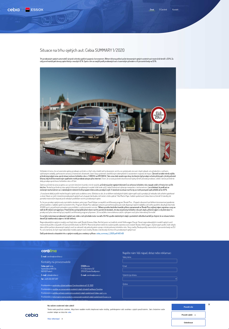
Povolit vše (188, 307)
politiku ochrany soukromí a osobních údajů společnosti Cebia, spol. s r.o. (80, 293)
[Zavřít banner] (209, 304)
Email (125, 266)
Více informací (53, 319)
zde (69, 312)
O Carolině (163, 9)
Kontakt (175, 9)
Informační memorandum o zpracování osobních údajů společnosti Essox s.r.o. (82, 296)
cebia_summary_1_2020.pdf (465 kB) (110, 233)
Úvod (152, 9)
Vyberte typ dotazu (130, 275)
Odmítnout (188, 323)
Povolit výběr (187, 315)
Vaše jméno (127, 257)
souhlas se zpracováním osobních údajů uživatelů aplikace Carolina (77, 289)
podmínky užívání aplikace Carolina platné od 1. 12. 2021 (73, 285)
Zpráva (125, 284)
